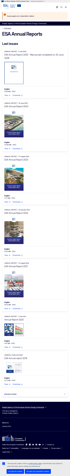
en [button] (57, 7)
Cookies (45, 448)
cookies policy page (34, 463)
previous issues (10, 394)
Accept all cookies (15, 471)
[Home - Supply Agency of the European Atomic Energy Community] (12, 6)
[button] (7, 95)
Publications (7, 28)
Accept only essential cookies (38, 471)
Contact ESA (6, 426)
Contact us (50, 445)
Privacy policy (55, 448)
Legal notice (6, 452)
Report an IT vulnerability (10, 448)
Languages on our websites (31, 448)
